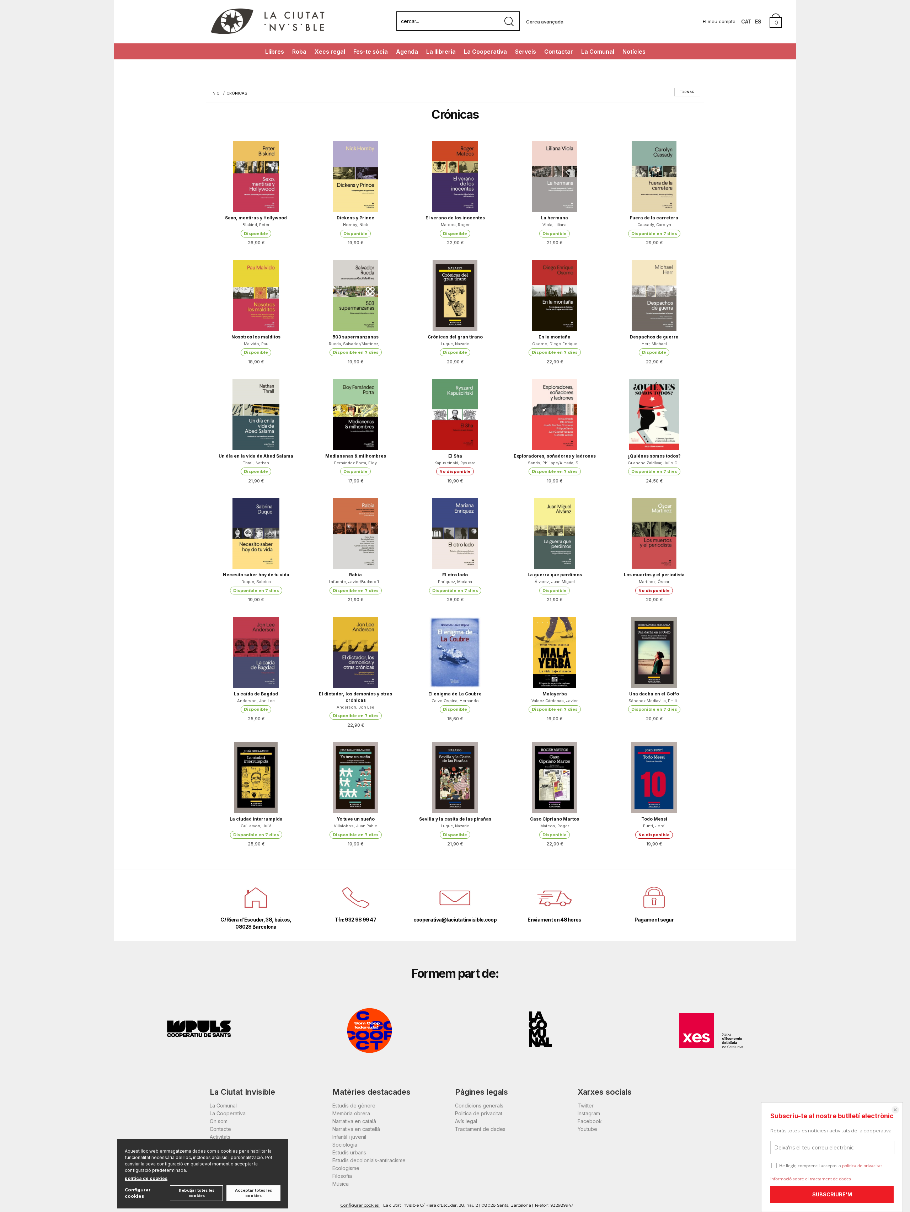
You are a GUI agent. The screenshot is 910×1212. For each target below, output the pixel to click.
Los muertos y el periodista (654, 574)
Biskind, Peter (255, 224)
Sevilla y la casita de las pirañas (455, 819)
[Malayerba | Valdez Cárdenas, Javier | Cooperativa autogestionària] (554, 652)
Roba (299, 51)
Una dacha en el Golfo (654, 693)
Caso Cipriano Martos (554, 819)
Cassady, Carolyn (654, 224)
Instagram (589, 1113)
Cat (746, 21)
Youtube (587, 1129)
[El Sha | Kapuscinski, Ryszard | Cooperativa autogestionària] (455, 414)
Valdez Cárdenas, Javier (554, 700)
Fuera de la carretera (654, 217)
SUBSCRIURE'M (832, 1194)
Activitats (220, 1137)
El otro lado (455, 574)
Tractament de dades (480, 1129)
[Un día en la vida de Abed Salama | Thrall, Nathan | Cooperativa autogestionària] (256, 414)
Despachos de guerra (654, 337)
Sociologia (344, 1145)
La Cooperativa (485, 51)
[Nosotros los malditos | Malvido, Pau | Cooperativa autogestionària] (256, 295)
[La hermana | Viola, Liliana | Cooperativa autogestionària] (554, 176)
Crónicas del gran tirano (455, 337)
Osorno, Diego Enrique (554, 343)
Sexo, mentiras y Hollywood (256, 217)
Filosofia (342, 1176)
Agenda (407, 51)
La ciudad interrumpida (256, 819)
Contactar (558, 51)
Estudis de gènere (353, 1105)
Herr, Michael (654, 343)
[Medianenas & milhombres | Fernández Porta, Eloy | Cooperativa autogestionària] (355, 414)
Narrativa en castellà (356, 1129)
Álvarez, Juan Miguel (555, 581)
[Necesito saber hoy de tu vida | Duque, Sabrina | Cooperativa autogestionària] (256, 533)
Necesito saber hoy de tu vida (256, 574)
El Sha (455, 456)
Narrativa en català (354, 1121)
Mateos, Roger (455, 224)
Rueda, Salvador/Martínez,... (355, 343)
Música (340, 1184)
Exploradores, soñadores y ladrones (555, 456)
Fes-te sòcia (370, 51)
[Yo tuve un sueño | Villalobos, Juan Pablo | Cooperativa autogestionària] (355, 777)
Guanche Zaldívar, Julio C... (654, 462)
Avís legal (466, 1121)
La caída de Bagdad (256, 693)
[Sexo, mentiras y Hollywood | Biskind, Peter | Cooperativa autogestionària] (256, 176)
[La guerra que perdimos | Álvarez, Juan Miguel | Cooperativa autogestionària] (554, 533)
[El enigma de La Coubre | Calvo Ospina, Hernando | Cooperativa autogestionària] (455, 652)
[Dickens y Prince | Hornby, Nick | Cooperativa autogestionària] (355, 176)
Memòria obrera (351, 1113)
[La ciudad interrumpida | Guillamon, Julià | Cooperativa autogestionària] (256, 777)
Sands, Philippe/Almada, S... (555, 462)
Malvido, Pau (256, 343)
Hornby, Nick (355, 224)
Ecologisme (345, 1168)
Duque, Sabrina (256, 581)
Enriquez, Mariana (455, 581)
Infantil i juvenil (349, 1137)
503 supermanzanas (356, 337)
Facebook (590, 1121)
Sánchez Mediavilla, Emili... (654, 700)
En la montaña (555, 337)
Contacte (220, 1129)
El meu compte (719, 21)
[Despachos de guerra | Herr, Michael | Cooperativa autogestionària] (654, 295)
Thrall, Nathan (256, 462)
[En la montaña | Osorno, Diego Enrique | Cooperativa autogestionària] (554, 295)
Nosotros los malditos (255, 337)
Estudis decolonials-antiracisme (369, 1160)
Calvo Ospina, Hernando (455, 700)
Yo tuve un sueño (356, 819)
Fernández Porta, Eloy (355, 462)
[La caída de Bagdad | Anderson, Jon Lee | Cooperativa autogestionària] (256, 652)
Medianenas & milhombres (355, 456)
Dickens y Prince (355, 217)
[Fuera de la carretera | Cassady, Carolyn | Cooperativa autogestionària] (654, 176)
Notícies (634, 51)
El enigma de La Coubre (455, 693)
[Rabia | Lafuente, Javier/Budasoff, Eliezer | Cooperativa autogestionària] (355, 533)
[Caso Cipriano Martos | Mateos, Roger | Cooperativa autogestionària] (554, 777)
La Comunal (597, 51)
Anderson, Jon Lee (256, 700)
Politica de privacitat (478, 1113)
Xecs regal (330, 51)
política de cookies (146, 1178)
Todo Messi (654, 819)
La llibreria (441, 51)
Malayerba (554, 693)
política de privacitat (862, 1166)
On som (219, 1121)
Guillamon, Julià (256, 825)
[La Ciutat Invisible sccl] (267, 33)
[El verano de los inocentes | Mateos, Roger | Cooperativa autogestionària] (455, 176)
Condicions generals (479, 1105)
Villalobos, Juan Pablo (356, 825)
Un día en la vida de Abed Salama (256, 456)
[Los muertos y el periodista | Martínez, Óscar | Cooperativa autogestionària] (654, 533)
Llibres (274, 51)
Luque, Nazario (455, 343)
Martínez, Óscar (654, 581)
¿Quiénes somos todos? (654, 456)
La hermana (554, 217)
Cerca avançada (544, 22)
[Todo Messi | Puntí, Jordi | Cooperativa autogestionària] (654, 777)
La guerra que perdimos (555, 574)
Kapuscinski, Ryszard (455, 462)
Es (758, 21)
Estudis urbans (349, 1152)
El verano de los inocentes (455, 217)
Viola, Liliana (554, 224)
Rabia (355, 574)
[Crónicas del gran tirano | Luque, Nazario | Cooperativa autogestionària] (455, 295)
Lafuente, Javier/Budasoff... (355, 581)
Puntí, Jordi (654, 825)
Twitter (586, 1105)
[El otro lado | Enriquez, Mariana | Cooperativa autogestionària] (455, 533)
